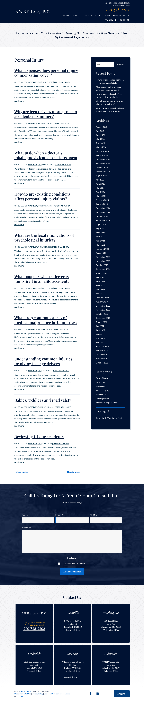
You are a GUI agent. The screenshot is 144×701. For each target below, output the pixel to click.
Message (26, 527)
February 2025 (102, 200)
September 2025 (103, 171)
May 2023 (100, 285)
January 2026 (102, 155)
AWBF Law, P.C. (34, 82)
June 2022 (100, 330)
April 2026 (100, 143)
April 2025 (100, 192)
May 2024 (100, 236)
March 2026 (101, 147)
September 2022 (103, 318)
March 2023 (101, 293)
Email (59, 515)
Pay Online (110, 20)
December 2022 (103, 306)
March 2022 (101, 342)
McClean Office (73, 671)
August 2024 (101, 224)
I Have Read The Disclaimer (74, 564)
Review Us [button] (121, 693)
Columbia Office (111, 671)
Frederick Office (34, 671)
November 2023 (103, 261)
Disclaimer (72, 558)
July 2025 (100, 179)
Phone (93, 515)
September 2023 (103, 269)
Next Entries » (73, 472)
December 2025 (103, 159)
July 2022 (100, 326)
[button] (141, 693)
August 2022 (101, 322)
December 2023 (103, 257)
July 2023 (100, 277)
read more (19, 101)
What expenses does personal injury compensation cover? (46, 73)
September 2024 (103, 220)
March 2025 (101, 196)
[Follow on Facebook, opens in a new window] (90, 693)
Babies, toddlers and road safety (42, 400)
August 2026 (101, 127)
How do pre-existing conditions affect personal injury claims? (42, 196)
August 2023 (101, 273)
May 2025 (100, 188)
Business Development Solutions (57, 694)
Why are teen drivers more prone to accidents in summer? (45, 114)
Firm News (100, 386)
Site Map (27, 694)
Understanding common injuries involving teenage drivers (43, 361)
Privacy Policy (37, 694)
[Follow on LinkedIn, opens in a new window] (97, 693)
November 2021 (103, 358)
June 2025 (100, 184)
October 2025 (102, 167)
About (76, 16)
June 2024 (100, 232)
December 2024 (103, 208)
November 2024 (103, 212)
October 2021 (102, 362)
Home (66, 16)
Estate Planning (103, 378)
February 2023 (102, 297)
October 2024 (102, 216)
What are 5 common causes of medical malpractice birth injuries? (45, 320)
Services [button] (87, 16)
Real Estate (101, 394)
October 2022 (102, 314)
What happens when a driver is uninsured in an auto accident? (41, 279)
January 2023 (102, 301)
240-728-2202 (118, 9)
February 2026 (102, 151)
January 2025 (102, 204)
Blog (98, 16)
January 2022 (102, 350)
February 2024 (102, 249)
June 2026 (100, 135)
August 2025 (101, 175)
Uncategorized (102, 398)
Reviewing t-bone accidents (39, 436)
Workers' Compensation (106, 402)
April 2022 (100, 338)
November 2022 (103, 310)
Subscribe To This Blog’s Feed (109, 418)
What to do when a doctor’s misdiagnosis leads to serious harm (45, 155)
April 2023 (100, 289)
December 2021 (103, 354)
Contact (124, 20)
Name (25, 515)
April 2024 (100, 240)
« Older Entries (21, 472)
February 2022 (102, 346)
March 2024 (101, 245)
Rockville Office (73, 630)
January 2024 (102, 253)
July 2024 (100, 228)
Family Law (101, 382)
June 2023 (100, 281)
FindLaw (20, 696)
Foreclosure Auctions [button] (116, 16)
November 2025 (103, 163)
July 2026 (100, 131)
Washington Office (111, 630)
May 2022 (100, 334)
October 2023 (102, 265)
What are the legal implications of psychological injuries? (44, 237)
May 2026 (100, 139)
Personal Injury (62, 82)
